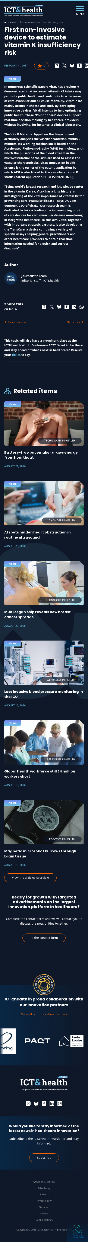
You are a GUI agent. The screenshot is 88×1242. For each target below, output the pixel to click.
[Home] (5, 22)
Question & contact (44, 1181)
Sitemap (44, 1213)
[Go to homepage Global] (23, 11)
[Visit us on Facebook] (44, 1103)
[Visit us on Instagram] (59, 1103)
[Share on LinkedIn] (74, 307)
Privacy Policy (44, 1200)
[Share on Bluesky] (72, 66)
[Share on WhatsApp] (81, 307)
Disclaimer (44, 1207)
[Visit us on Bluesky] (36, 1103)
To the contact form (44, 938)
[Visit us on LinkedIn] (52, 1103)
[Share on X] (64, 66)
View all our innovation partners (44, 1014)
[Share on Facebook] (79, 66)
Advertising (44, 1188)
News (13, 22)
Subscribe (44, 1158)
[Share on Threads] (57, 66)
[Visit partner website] (31, 1041)
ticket (16, 355)
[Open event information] (77, 1231)
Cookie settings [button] (44, 1219)
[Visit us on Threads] (28, 1103)
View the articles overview (30, 878)
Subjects (44, 1194)
